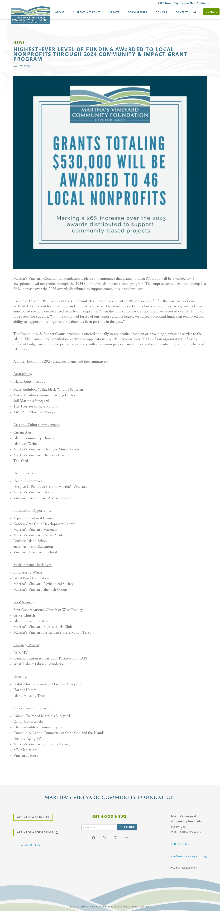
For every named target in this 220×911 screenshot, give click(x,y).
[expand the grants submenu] (122, 11)
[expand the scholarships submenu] (149, 11)
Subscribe (127, 827)
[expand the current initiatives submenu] (103, 11)
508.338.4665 (179, 844)
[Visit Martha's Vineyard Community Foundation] (30, 12)
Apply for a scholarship (35, 832)
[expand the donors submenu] (169, 11)
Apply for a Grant (30, 817)
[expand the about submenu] (67, 11)
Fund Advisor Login (26, 845)
